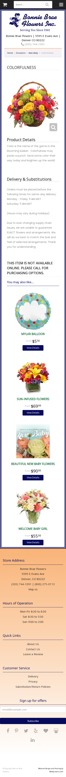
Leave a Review (33, 654)
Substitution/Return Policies (33, 686)
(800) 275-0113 (45, 584)
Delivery (33, 676)
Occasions (20, 52)
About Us (33, 644)
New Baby (33, 52)
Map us (33, 589)
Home (10, 52)
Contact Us (33, 649)
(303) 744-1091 (34, 44)
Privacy (33, 681)
